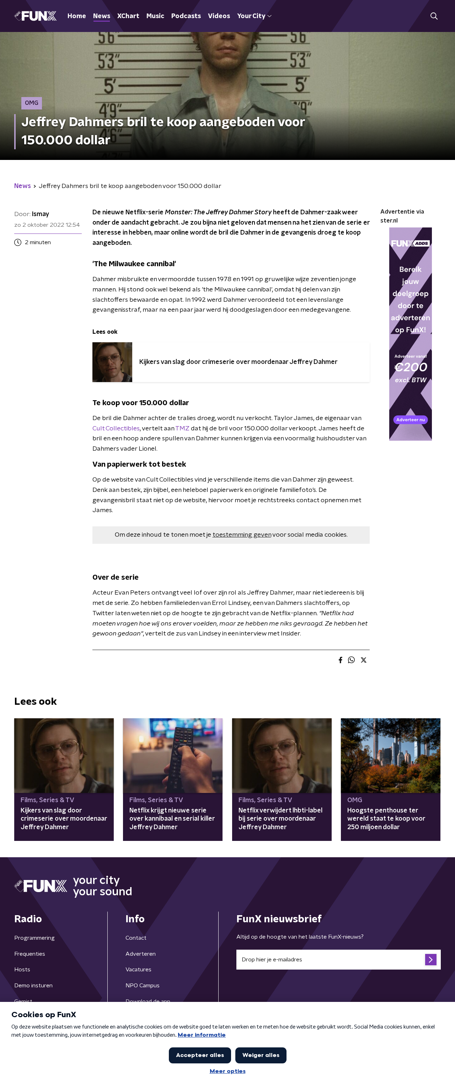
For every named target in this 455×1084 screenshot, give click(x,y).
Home (77, 16)
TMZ (182, 428)
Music (155, 16)
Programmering (34, 938)
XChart (128, 16)
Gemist (23, 1001)
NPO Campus (142, 985)
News (101, 16)
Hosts (22, 969)
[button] (434, 16)
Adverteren (140, 954)
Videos (219, 16)
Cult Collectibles (116, 428)
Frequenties (29, 954)
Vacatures (138, 969)
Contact (135, 938)
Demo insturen (33, 985)
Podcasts (186, 16)
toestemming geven (242, 535)
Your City (251, 16)
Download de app (147, 1001)
